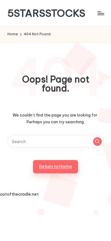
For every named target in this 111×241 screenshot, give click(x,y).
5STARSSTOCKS (46, 13)
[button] (97, 141)
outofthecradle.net (19, 194)
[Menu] (100, 13)
